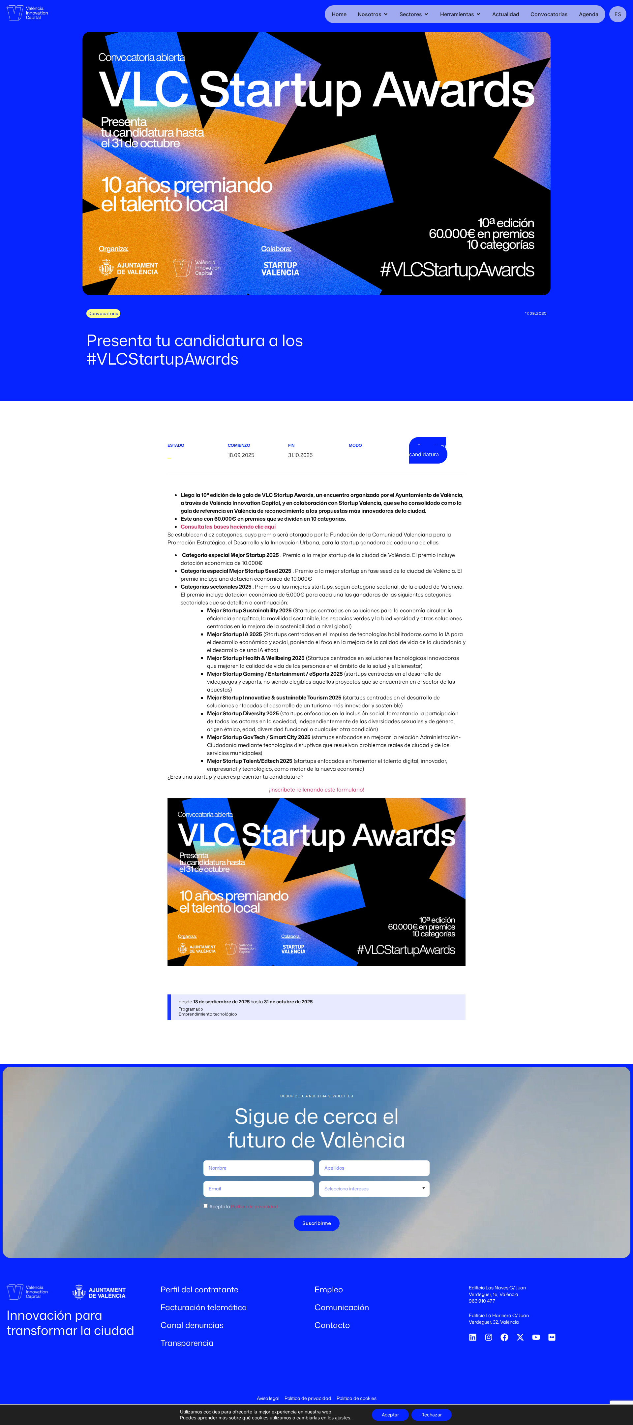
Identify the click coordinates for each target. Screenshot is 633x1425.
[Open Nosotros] (385, 14)
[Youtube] (536, 1337)
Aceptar (390, 1414)
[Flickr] (552, 1337)
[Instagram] (489, 1337)
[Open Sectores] (426, 14)
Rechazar (431, 1414)
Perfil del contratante (199, 1289)
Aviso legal (268, 1398)
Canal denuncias (192, 1325)
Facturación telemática (204, 1307)
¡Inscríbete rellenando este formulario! (316, 789)
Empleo (329, 1289)
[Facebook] (504, 1337)
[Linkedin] (473, 1337)
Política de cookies (357, 1398)
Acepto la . (244, 1206)
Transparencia (187, 1342)
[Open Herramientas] (478, 14)
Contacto (332, 1325)
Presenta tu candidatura (427, 450)
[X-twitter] (520, 1337)
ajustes (342, 1417)
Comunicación (342, 1307)
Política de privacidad (254, 1206)
